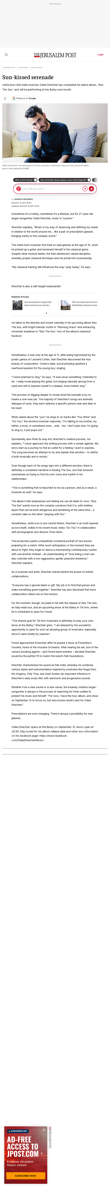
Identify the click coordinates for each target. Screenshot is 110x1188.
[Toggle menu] (6, 54)
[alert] (25, 1155)
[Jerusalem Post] (55, 56)
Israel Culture (36, 67)
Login (100, 54)
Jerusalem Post (8, 67)
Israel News (23, 67)
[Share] (5, 98)
